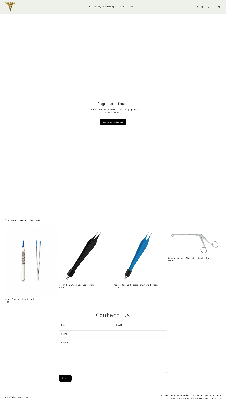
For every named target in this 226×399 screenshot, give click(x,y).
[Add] (109, 279)
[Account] (213, 7)
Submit (65, 378)
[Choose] (54, 293)
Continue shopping (113, 122)
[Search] (208, 7)
